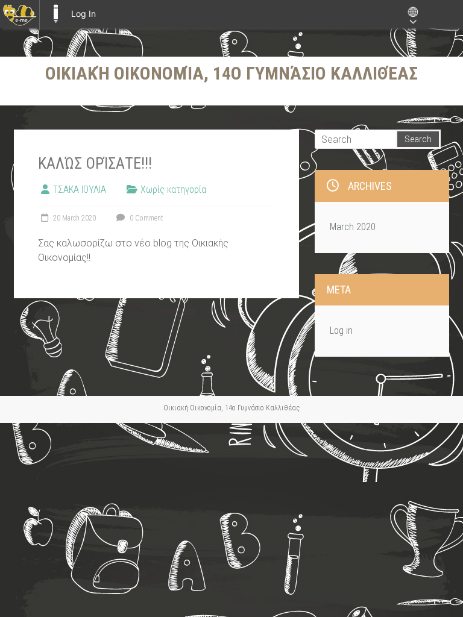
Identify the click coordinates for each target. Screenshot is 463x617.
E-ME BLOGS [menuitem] (55, 14)
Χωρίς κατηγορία (173, 189)
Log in (341, 330)
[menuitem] (19, 14)
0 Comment (145, 218)
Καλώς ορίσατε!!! (95, 163)
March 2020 (353, 227)
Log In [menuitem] (83, 13)
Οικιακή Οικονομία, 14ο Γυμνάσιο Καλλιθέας (231, 73)
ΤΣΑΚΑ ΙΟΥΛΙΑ (79, 189)
